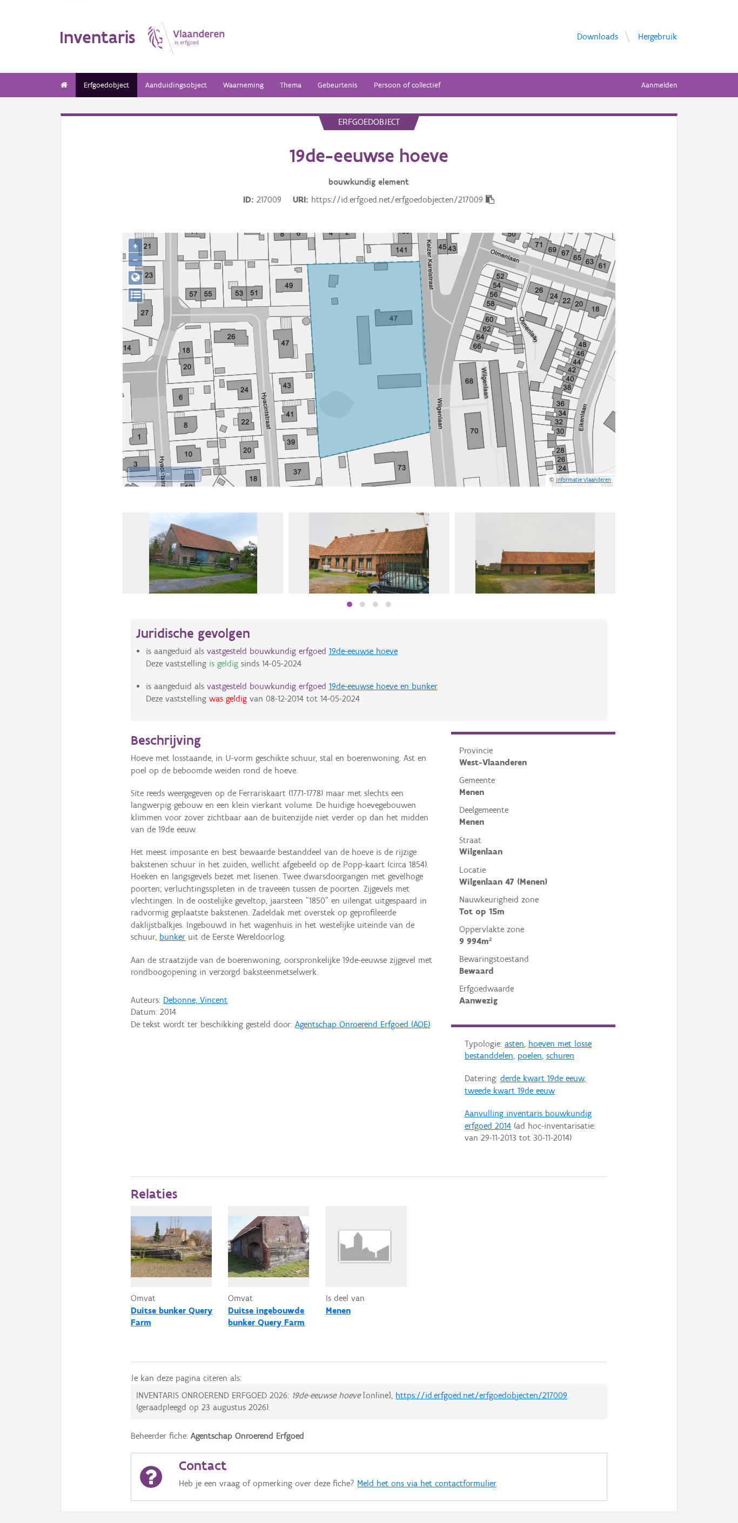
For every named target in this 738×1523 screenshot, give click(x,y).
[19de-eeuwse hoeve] (369, 553)
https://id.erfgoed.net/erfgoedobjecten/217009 (481, 1395)
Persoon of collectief (407, 85)
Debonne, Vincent (195, 1000)
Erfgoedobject (106, 85)
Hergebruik (657, 36)
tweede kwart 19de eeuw (510, 1091)
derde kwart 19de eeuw (542, 1078)
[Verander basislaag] (135, 295)
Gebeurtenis (338, 85)
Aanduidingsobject (176, 85)
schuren (560, 1055)
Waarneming (243, 85)
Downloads (597, 36)
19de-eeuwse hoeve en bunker (383, 686)
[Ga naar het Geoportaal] (135, 278)
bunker (172, 937)
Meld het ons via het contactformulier (426, 1483)
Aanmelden (659, 85)
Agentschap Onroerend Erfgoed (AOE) (362, 1024)
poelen (530, 1055)
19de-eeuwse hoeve (363, 651)
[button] (349, 604)
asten (514, 1044)
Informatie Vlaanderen (583, 479)
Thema (290, 85)
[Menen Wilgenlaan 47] (203, 553)
